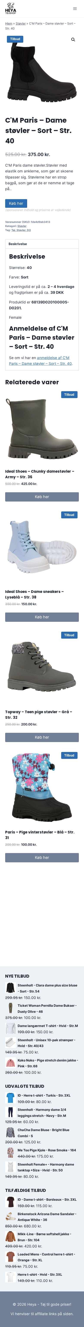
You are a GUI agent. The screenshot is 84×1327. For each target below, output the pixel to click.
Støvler (21, 23)
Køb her (16, 203)
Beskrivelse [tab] (18, 244)
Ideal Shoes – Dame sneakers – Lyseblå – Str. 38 (34, 594)
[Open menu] (75, 8)
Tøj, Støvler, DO (21, 230)
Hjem (8, 23)
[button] (73, 40)
